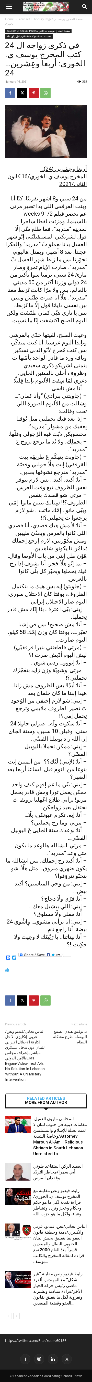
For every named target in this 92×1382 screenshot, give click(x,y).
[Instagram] (39, 1359)
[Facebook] (10, 93)
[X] (22, 93)
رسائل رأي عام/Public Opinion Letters (29, 36)
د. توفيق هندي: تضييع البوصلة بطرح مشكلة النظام (70, 1036)
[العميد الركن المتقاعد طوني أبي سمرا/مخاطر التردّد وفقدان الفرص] (18, 1172)
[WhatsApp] (45, 93)
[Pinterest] (34, 93)
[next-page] (16, 1316)
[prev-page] (8, 1316)
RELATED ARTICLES (46, 1099)
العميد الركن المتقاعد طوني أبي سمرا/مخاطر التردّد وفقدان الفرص (58, 1172)
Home (9, 19)
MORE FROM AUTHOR (46, 1103)
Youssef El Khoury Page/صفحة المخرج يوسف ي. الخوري (38, 31)
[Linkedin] (53, 1359)
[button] (9, 7)
